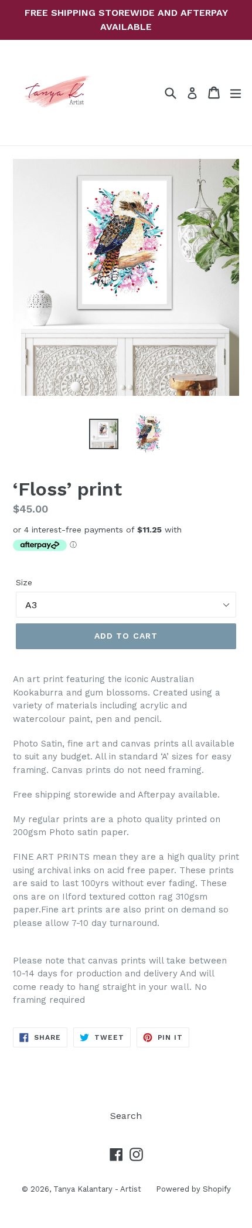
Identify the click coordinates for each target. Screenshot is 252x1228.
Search (126, 1115)
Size (24, 582)
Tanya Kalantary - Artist (97, 1189)
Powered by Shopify (193, 1189)
